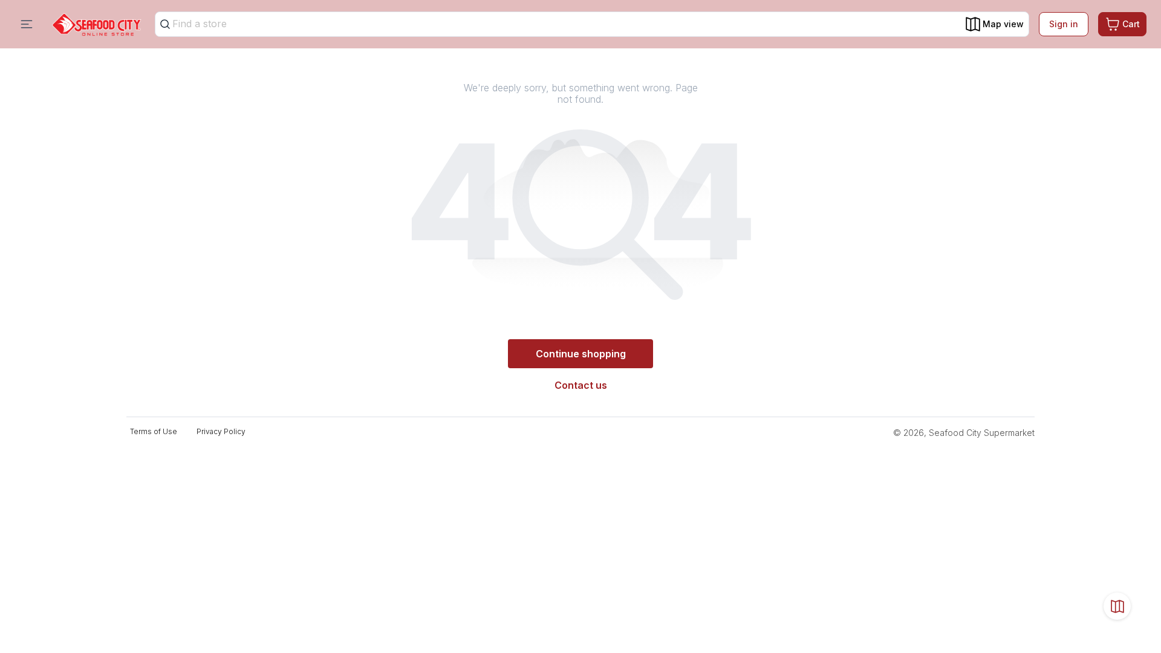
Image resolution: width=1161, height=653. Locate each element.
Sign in (1063, 24)
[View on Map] (1117, 606)
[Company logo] (96, 24)
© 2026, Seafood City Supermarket (964, 432)
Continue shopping (581, 354)
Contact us (580, 385)
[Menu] (27, 24)
